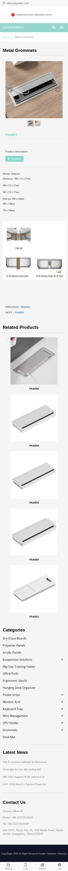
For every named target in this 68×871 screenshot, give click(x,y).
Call (25, 868)
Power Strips (11, 695)
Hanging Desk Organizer (19, 688)
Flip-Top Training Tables (19, 667)
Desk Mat (9, 737)
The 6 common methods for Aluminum (25, 761)
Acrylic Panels (12, 653)
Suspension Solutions (17, 660)
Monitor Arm (11, 702)
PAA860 (34, 559)
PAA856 (25, 307)
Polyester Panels (14, 645)
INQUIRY (15, 158)
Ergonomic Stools (15, 681)
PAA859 (34, 502)
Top (59, 868)
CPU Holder (11, 723)
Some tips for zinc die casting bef (22, 769)
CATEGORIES (13, 27)
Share (8, 868)
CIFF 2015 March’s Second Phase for (24, 784)
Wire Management (15, 716)
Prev (10, 90)
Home (6, 37)
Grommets (10, 730)
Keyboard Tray (13, 709)
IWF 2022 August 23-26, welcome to (23, 776)
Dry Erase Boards (14, 638)
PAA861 (34, 616)
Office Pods (10, 674)
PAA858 (19, 312)
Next (58, 90)
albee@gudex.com (18, 3)
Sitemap (62, 853)
